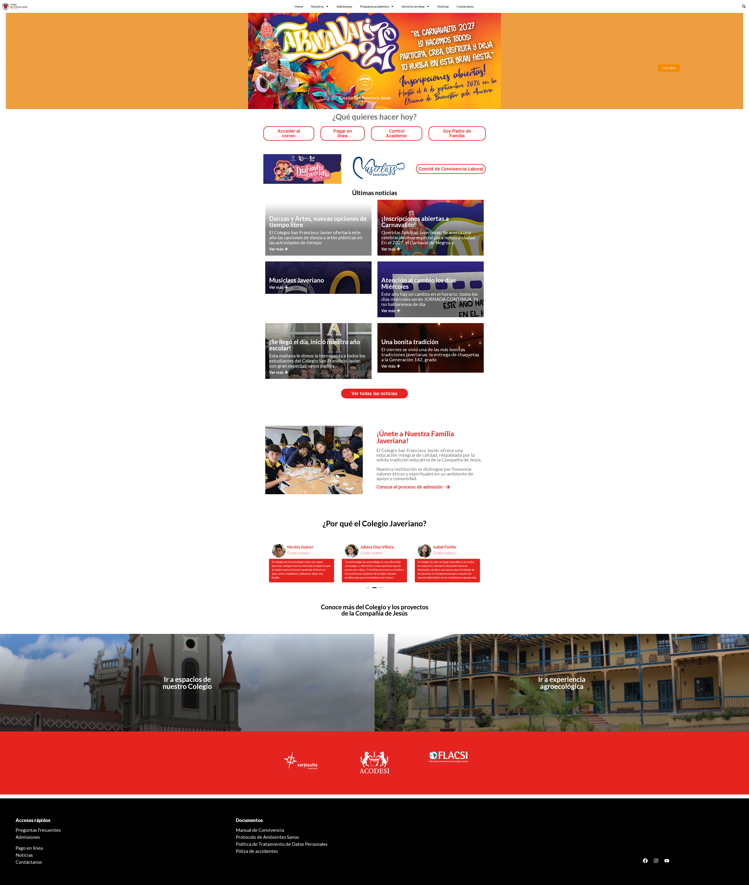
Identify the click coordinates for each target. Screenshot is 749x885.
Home (299, 6)
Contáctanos (465, 6)
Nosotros (317, 6)
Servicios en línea (413, 6)
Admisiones (344, 6)
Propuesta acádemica (374, 6)
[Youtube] (667, 860)
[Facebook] (645, 860)
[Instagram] (656, 860)
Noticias (443, 6)
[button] (744, 6)
